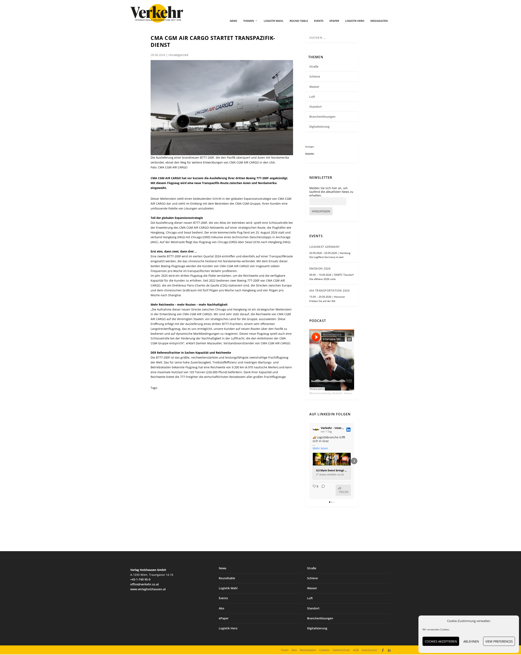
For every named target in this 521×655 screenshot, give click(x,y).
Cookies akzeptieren (441, 641)
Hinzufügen (321, 211)
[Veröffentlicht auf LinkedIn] (348, 429)
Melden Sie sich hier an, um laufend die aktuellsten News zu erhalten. (331, 191)
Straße (314, 66)
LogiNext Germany (324, 247)
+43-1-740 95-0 (140, 579)
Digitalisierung (319, 126)
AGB (356, 650)
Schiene (314, 76)
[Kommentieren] (322, 490)
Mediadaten (379, 21)
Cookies (324, 650)
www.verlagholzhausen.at (148, 589)
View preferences (499, 641)
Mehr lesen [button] (320, 448)
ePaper (334, 21)
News (233, 21)
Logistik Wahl (273, 21)
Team (284, 650)
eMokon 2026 (320, 268)
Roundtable (227, 578)
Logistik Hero (354, 21)
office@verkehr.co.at (144, 584)
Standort (315, 107)
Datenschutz (341, 650)
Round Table (299, 21)
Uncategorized (178, 55)
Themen (248, 21)
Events (318, 21)
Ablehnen (471, 641)
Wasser (314, 87)
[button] (309, 461)
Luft (312, 97)
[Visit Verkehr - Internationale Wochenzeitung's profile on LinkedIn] (316, 429)
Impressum (369, 650)
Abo (221, 608)
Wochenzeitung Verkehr (325, 393)
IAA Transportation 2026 (329, 290)
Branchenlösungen (322, 116)
